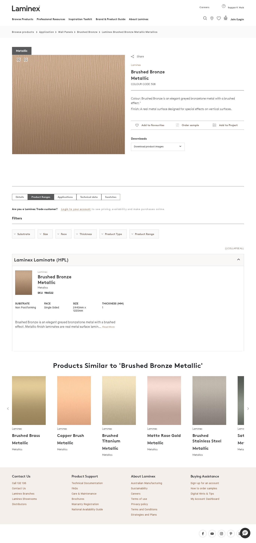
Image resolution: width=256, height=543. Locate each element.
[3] (226, 19)
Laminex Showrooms (24, 499)
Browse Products (22, 19)
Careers (204, 7)
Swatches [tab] (110, 196)
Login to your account (76, 209)
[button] (245, 533)
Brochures (78, 499)
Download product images (149, 146)
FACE (47, 303)
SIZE (75, 303)
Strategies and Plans (144, 515)
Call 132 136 (19, 483)
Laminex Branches (23, 494)
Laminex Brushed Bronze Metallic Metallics (130, 32)
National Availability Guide (87, 509)
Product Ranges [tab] (40, 196)
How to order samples (204, 488)
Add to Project (227, 125)
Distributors (19, 504)
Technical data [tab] (89, 196)
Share (140, 56)
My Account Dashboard (205, 499)
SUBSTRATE (22, 303)
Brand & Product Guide (110, 19)
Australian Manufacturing (146, 483)
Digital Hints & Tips (202, 494)
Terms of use (139, 499)
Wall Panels (65, 32)
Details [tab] (20, 196)
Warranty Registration (85, 504)
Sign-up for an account (205, 483)
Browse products (23, 32)
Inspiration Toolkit (80, 19)
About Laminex (138, 19)
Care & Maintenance (84, 494)
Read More (108, 326)
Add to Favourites (151, 125)
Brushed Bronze (87, 32)
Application (46, 32)
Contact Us (19, 488)
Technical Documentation (87, 483)
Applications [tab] (65, 196)
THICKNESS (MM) (113, 303)
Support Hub (235, 7)
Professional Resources (51, 19)
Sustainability (139, 488)
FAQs (75, 488)
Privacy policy (139, 504)
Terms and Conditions (144, 509)
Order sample (189, 125)
